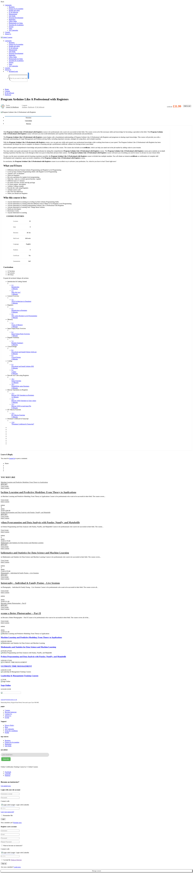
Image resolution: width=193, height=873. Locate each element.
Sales (10, 28)
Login (16, 71)
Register (11, 71)
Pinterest (7, 775)
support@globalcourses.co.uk (9, 699)
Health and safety (14, 10)
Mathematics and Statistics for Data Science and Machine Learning (28, 647)
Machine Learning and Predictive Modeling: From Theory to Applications (31, 637)
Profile (7, 732)
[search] (28, 75)
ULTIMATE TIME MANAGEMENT (16, 666)
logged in (12, 458)
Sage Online (6, 685)
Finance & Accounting (16, 9)
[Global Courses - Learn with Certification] (6, 37)
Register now (17, 822)
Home (7, 89)
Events (7, 717)
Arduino (24, 107)
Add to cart (187, 106)
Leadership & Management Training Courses (19, 676)
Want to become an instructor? (12, 845)
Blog (6, 727)
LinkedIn (8, 774)
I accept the (12, 860)
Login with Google (9, 805)
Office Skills (13, 21)
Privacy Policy (9, 725)
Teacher (8, 105)
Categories (8, 5)
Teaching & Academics (16, 25)
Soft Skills (12, 16)
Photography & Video (16, 23)
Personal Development (16, 18)
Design (11, 27)
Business (11, 7)
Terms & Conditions (11, 731)
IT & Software (13, 12)
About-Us (8, 716)
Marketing (12, 19)
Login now (17, 867)
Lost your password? (7, 812)
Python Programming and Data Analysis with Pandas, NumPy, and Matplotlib (33, 657)
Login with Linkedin (22, 805)
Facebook (8, 772)
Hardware (8, 95)
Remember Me (8, 815)
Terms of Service (16, 860)
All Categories (13, 30)
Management (13, 14)
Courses (7, 32)
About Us (8, 34)
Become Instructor (10, 712)
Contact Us (8, 714)
